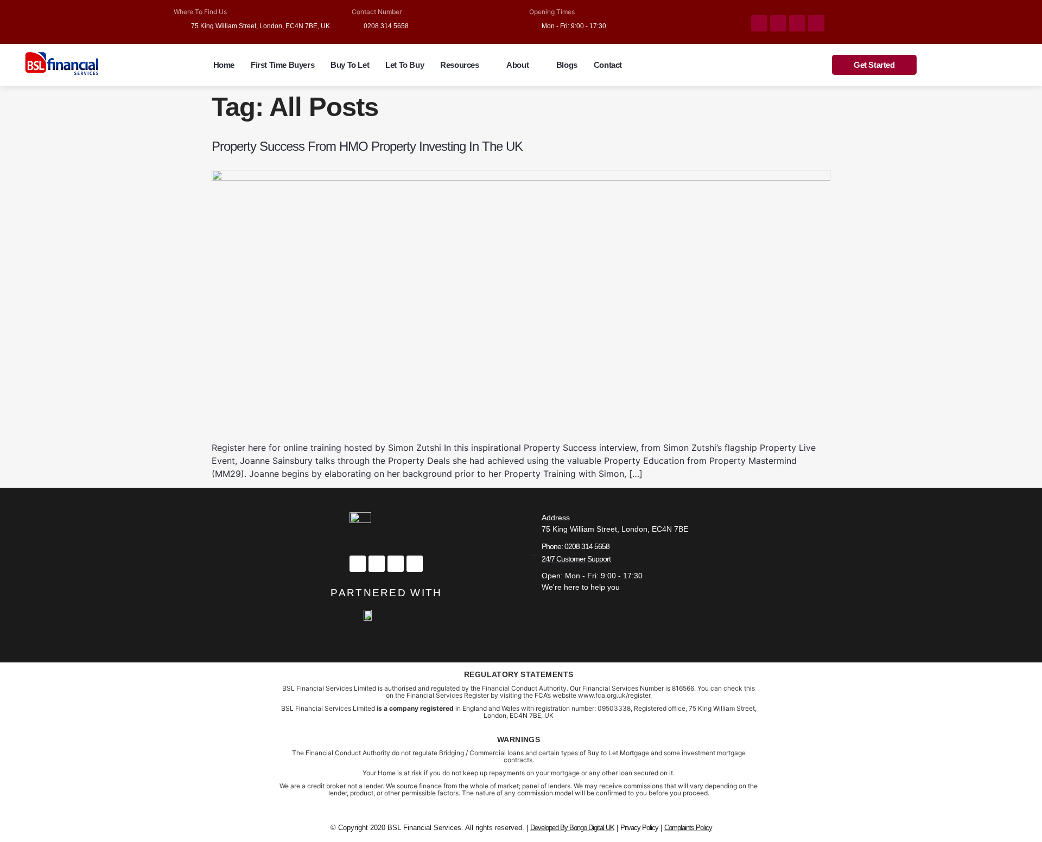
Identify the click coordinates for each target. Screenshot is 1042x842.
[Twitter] (778, 23)
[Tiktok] (816, 23)
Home (223, 64)
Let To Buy (404, 64)
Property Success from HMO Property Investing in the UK (367, 146)
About (517, 64)
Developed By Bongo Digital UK (572, 828)
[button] (465, 65)
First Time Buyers (282, 64)
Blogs (566, 64)
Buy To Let (350, 64)
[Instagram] (797, 23)
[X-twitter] (376, 564)
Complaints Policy (688, 828)
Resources (459, 64)
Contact (608, 64)
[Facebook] (759, 23)
